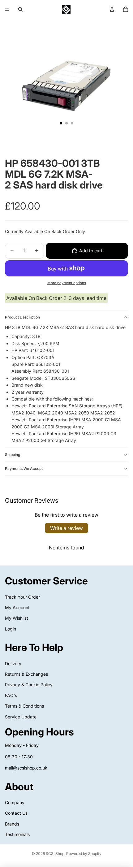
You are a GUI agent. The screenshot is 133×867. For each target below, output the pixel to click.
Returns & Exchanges (26, 674)
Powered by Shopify (83, 853)
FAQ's (11, 695)
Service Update (20, 716)
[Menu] (7, 9)
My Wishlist (16, 618)
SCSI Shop (55, 853)
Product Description (22, 317)
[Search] (20, 9)
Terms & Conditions (24, 706)
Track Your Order (22, 596)
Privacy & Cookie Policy (29, 684)
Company (14, 802)
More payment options (66, 283)
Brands (12, 823)
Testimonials (17, 834)
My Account (17, 607)
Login (10, 628)
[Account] (112, 9)
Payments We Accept (24, 468)
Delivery (13, 663)
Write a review (66, 528)
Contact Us (16, 813)
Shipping (12, 454)
